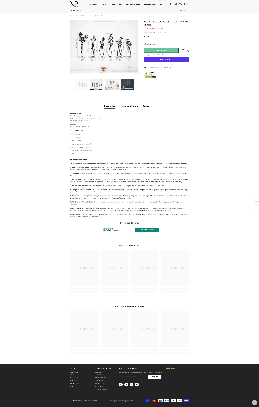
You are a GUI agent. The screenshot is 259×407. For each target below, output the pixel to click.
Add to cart (161, 50)
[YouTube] (80, 10)
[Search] (171, 4)
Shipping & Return (129, 106)
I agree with (150, 55)
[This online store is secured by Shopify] (166, 73)
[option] (104, 46)
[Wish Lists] (180, 4)
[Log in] (176, 4)
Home (72, 16)
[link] (84, 289)
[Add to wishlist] (182, 50)
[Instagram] (74, 10)
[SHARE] (187, 50)
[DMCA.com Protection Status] (150, 77)
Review (146, 106)
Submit (155, 377)
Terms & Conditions (160, 55)
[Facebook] (71, 10)
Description (109, 106)
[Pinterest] (77, 10)
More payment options (166, 64)
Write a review (147, 229)
